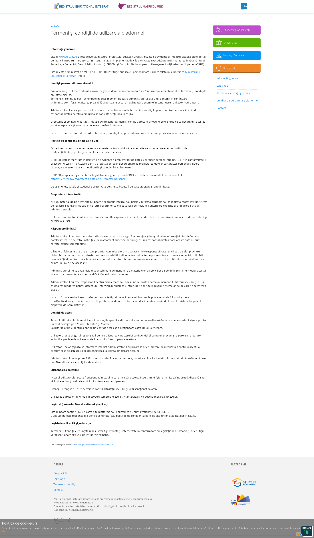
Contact (221, 108)
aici (3, 530)
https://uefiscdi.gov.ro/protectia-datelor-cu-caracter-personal (88, 179)
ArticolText (56, 26)
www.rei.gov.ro (68, 56)
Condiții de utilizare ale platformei (237, 100)
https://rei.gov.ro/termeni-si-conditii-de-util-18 (93, 444)
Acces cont (245, 7)
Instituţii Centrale (233, 55)
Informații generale (228, 78)
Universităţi (230, 42)
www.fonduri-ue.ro (83, 502)
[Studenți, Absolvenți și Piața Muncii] (246, 499)
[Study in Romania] (246, 482)
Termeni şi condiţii (64, 484)
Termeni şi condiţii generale (234, 93)
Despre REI (229, 68)
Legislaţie (222, 85)
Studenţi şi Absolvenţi (237, 30)
